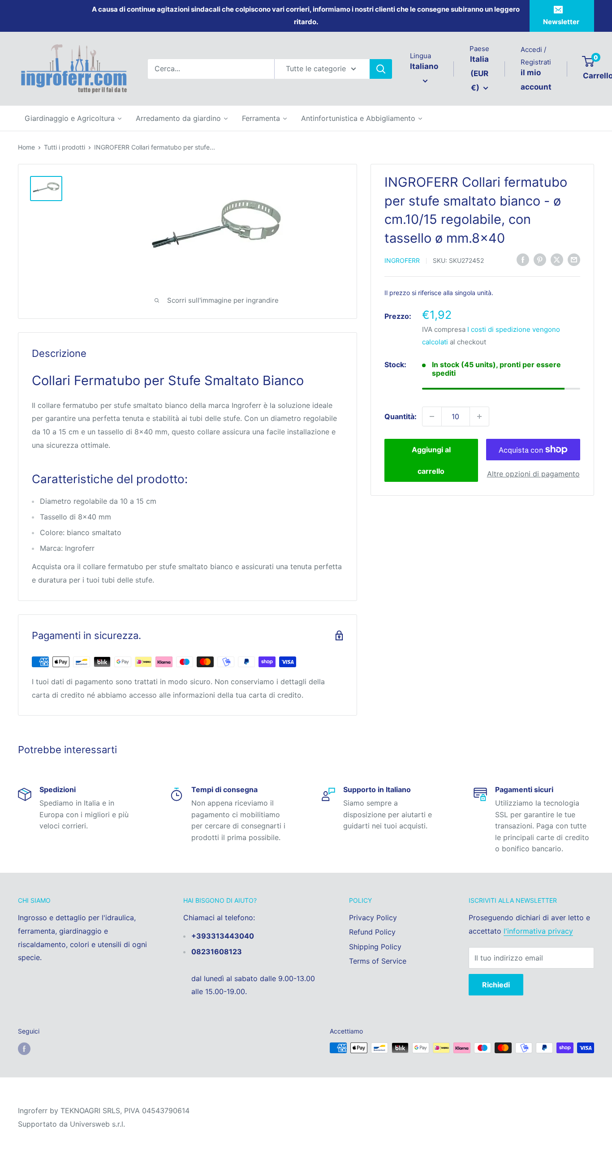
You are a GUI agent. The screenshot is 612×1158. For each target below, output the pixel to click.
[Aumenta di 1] (479, 416)
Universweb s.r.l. (97, 1123)
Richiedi (496, 984)
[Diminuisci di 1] (431, 416)
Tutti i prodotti (64, 147)
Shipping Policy (375, 946)
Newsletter (561, 21)
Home (26, 147)
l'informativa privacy (538, 930)
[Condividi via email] (574, 259)
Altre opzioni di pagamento (533, 473)
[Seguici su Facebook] (24, 1048)
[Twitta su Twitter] (557, 259)
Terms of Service (377, 960)
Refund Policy (372, 931)
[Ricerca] (381, 69)
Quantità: (400, 416)
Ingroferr (402, 260)
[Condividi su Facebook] (523, 259)
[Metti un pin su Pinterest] (540, 259)
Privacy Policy (373, 917)
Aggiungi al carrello (431, 460)
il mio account (536, 79)
